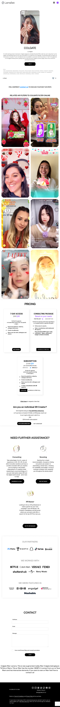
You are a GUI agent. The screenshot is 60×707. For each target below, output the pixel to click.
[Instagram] (36, 688)
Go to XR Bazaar (30, 526)
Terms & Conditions (19, 696)
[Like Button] (53, 78)
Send (30, 654)
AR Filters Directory (24, 701)
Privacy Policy (29, 696)
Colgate (30, 48)
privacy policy (41, 690)
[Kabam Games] (45, 223)
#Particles (6, 73)
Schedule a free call (34, 390)
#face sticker (35, 71)
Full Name (14, 619)
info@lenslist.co (41, 692)
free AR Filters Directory (36, 411)
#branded (15, 71)
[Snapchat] (38, 688)
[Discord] (47, 688)
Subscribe (23, 390)
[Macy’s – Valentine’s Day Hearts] (15, 173)
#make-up (43, 72)
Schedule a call (17, 481)
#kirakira (34, 72)
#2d (4, 71)
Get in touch (43, 481)
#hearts (50, 71)
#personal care (14, 73)
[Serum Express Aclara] (15, 223)
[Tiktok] (44, 688)
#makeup (49, 72)
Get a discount (38, 423)
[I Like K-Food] (15, 122)
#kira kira (19, 72)
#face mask (28, 71)
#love (39, 72)
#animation (9, 71)
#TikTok (37, 73)
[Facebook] (33, 688)
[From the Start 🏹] (15, 274)
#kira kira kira (26, 72)
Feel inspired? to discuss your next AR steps (30, 87)
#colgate (21, 71)
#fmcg (42, 71)
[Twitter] (41, 688)
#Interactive (12, 72)
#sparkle (28, 73)
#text (32, 73)
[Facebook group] (49, 688)
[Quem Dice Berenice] (45, 274)
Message (14, 633)
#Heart (46, 71)
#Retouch (22, 73)
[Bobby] (45, 122)
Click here (23, 401)
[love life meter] (45, 173)
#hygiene (5, 72)
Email (13, 626)
